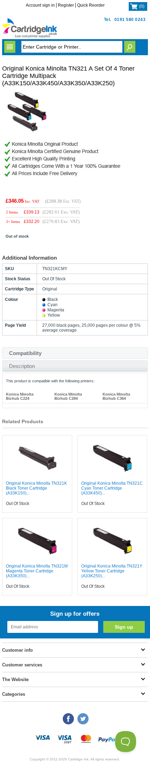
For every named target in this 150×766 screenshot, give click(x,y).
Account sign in (40, 5)
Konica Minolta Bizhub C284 (68, 396)
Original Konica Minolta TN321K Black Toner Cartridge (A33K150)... (36, 488)
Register (66, 5)
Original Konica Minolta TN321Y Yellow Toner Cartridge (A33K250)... (111, 571)
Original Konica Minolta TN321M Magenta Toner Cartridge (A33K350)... (37, 571)
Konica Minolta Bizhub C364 (116, 396)
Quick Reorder (91, 5)
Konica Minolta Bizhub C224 (19, 396)
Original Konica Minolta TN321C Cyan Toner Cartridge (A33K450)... (112, 488)
